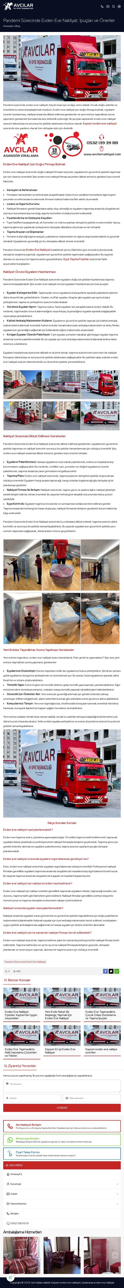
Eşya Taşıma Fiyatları (76, 259)
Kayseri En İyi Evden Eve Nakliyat (60, 1050)
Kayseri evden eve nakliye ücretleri (101, 1050)
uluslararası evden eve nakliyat (98, 1282)
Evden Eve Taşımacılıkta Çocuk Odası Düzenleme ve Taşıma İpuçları (100, 1015)
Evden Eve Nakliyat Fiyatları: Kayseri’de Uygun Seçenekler (21, 1015)
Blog (17, 26)
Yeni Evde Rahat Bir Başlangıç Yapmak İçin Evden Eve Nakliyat (58, 1015)
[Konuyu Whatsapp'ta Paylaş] (116, 971)
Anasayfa (8, 26)
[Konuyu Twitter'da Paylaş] (111, 971)
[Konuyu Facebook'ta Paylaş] (105, 971)
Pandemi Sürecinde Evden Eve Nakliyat (25, 961)
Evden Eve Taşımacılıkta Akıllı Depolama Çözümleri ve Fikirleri (21, 1052)
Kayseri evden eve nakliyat (65, 1282)
